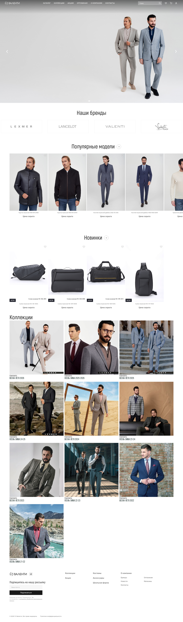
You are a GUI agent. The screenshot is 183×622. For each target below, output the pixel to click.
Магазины (148, 581)
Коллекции (59, 3)
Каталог (47, 3)
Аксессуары (98, 578)
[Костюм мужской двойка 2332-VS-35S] (106, 182)
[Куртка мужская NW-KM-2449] (67, 182)
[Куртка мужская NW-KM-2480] (29, 182)
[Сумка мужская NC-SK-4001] (29, 273)
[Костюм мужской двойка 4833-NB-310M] (145, 182)
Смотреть (13, 376)
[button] (7, 51)
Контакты (109, 3)
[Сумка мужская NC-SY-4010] (145, 273)
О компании (96, 3)
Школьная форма (101, 582)
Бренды (124, 577)
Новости (124, 581)
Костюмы (97, 573)
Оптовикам (82, 3)
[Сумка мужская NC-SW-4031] (106, 273)
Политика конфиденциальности (50, 616)
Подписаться (26, 593)
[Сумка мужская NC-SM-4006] (67, 273)
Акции (71, 3)
